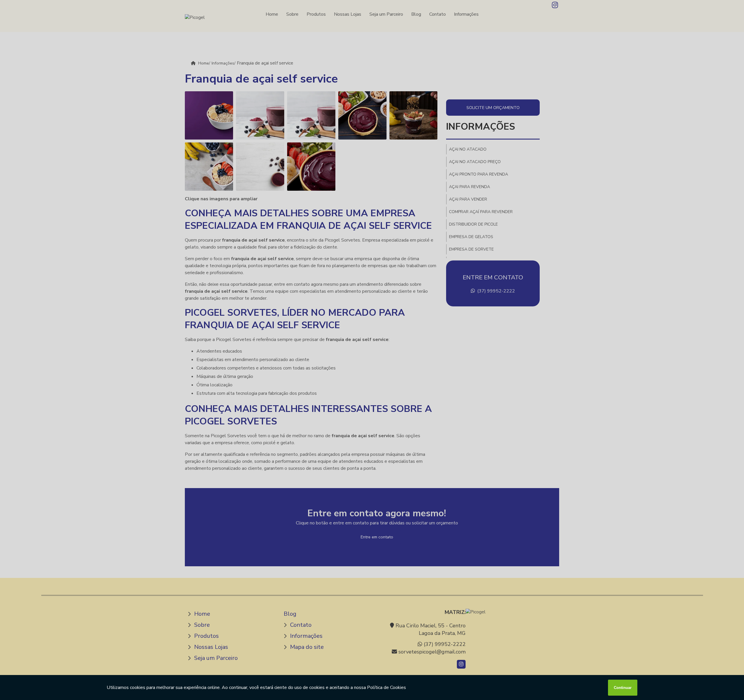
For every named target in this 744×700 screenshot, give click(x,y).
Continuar (623, 687)
